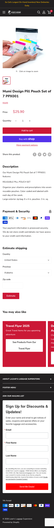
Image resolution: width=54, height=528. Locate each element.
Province (7, 266)
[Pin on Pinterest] (39, 154)
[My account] (44, 12)
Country (6, 254)
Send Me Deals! (27, 486)
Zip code (7, 279)
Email (8, 430)
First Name (11, 443)
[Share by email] (49, 154)
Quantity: (7, 120)
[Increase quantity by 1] (30, 121)
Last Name (11, 456)
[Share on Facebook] (34, 154)
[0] (49, 12)
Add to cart (27, 130)
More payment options (27, 145)
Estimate (11, 295)
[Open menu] (4, 12)
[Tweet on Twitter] (44, 154)
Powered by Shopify (11, 522)
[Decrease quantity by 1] (16, 121)
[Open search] (38, 12)
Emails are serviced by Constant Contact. (27, 478)
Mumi (5, 102)
